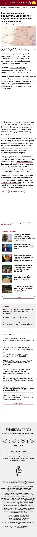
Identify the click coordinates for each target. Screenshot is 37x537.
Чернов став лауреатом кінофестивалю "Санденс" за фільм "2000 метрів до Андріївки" (18, 311)
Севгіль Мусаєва (24, 516)
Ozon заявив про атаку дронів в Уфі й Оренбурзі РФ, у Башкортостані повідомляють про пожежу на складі (17, 371)
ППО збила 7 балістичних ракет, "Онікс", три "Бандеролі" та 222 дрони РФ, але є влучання (17, 363)
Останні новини (8, 334)
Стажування (14, 460)
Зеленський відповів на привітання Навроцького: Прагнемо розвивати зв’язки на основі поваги (23, 258)
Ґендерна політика (22, 456)
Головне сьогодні (9, 231)
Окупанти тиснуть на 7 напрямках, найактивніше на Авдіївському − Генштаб (18, 324)
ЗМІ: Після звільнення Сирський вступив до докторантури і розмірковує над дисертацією (24, 237)
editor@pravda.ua (23, 519)
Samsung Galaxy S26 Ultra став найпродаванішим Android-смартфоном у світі (18, 340)
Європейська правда (18, 68)
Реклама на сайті (15, 451)
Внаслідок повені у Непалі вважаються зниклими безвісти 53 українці (23, 278)
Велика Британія (13, 191)
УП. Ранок (18, 7)
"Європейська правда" (8, 24)
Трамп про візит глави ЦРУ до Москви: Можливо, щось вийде (24, 246)
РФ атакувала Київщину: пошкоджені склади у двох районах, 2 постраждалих (18, 348)
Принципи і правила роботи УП (12, 458)
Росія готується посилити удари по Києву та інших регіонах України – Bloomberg (23, 289)
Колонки (25, 7)
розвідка (22, 191)
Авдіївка (4, 191)
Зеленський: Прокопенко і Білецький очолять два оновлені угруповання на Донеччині (23, 268)
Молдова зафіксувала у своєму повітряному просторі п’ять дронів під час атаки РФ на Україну (18, 388)
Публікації (11, 7)
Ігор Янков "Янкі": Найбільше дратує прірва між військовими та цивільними (17, 318)
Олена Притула (24, 518)
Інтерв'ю (32, 7)
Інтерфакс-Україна (21, 489)
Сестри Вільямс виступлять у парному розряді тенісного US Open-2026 (17, 355)
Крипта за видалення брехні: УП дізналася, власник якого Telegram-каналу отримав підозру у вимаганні (18, 380)
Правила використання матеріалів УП (18, 454)
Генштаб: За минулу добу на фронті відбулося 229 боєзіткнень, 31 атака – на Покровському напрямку (18, 397)
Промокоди (22, 460)
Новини (3, 7)
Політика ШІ (11, 456)
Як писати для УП (28, 458)
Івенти (24, 451)
